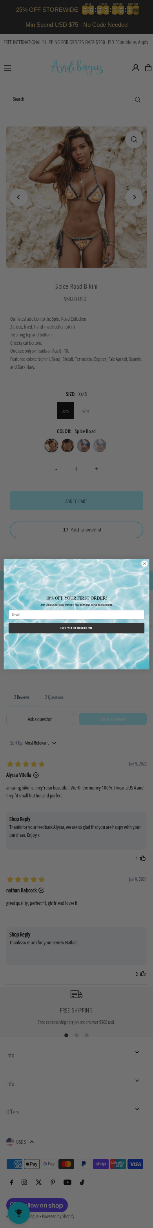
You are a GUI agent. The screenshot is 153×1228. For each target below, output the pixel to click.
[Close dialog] (144, 563)
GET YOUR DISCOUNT (76, 628)
